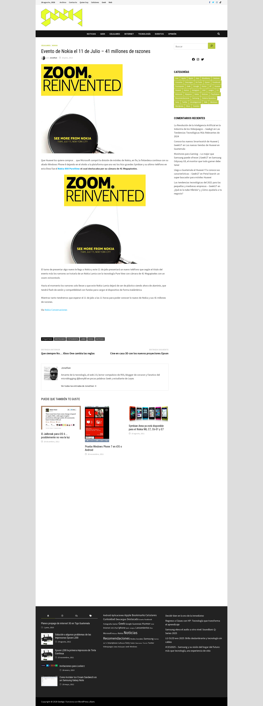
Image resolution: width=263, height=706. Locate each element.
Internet (129, 33)
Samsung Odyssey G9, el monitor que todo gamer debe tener (197, 161)
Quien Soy (84, 2)
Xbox (188, 106)
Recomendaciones (182, 98)
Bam (92, 701)
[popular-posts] (48, 615)
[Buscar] (211, 46)
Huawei (217, 86)
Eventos (159, 33)
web (127, 647)
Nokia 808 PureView (69, 168)
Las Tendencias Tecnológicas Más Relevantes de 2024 (197, 132)
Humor (186, 90)
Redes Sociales (136, 639)
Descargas (189, 82)
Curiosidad (109, 619)
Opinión (172, 33)
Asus (197, 78)
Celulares (95, 2)
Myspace (188, 94)
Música (114, 633)
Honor (204, 86)
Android (107, 615)
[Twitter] (213, 2)
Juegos (211, 90)
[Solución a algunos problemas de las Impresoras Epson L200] (47, 635)
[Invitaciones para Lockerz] (49, 666)
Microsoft (107, 633)
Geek (104, 2)
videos (116, 647)
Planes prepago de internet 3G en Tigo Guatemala (65, 623)
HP (210, 86)
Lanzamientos (142, 627)
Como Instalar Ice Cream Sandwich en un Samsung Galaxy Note (78, 679)
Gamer (115, 624)
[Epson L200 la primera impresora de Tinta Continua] (47, 650)
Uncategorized (195, 102)
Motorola (178, 94)
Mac (151, 628)
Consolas (178, 82)
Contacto (73, 2)
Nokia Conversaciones (56, 309)
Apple (183, 78)
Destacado (60, 339)
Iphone (121, 627)
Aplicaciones (118, 615)
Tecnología (144, 33)
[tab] (48, 615)
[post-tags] (91, 615)
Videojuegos (108, 647)
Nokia (55, 45)
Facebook (216, 82)
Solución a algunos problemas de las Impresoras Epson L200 (73, 636)
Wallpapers (121, 647)
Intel (203, 90)
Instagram (195, 90)
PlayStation (215, 94)
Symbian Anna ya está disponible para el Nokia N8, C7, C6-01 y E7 (146, 427)
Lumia (83, 339)
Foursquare (179, 86)
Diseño (141, 619)
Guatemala (136, 624)
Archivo (63, 2)
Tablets (132, 643)
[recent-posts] (62, 615)
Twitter (184, 102)
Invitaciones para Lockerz (72, 666)
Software (121, 643)
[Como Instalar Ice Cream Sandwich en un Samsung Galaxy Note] (49, 677)
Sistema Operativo (209, 98)
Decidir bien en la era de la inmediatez (184, 615)
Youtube (196, 106)
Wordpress (179, 106)
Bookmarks (138, 615)
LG (218, 90)
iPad (116, 628)
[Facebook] (209, 2)
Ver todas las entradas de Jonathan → (78, 386)
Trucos (145, 643)
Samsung (195, 98)
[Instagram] (217, 2)
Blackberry (206, 78)
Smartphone (113, 643)
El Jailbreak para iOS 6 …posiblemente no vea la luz (55, 435)
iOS (112, 628)
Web (110, 2)
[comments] (76, 615)
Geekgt (61, 701)
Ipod (127, 628)
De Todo (199, 82)
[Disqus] (104, 494)
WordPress (83, 701)
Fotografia (73, 339)
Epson (207, 82)
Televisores (138, 643)
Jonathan (53, 57)
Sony (177, 102)
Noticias (91, 33)
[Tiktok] (220, 2)
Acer (176, 78)
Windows (213, 102)
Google (196, 86)
